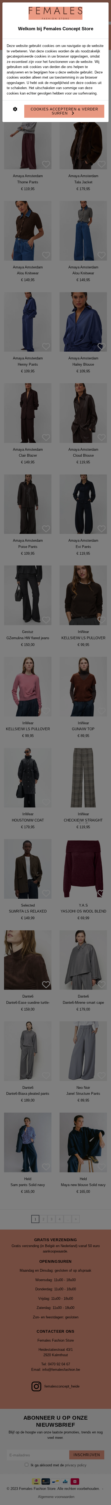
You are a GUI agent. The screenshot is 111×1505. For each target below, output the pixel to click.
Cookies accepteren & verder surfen (64, 111)
